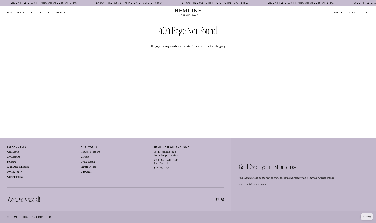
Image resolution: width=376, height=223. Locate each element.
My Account (13, 156)
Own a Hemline (89, 161)
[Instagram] (222, 199)
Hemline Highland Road (28, 217)
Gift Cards (86, 171)
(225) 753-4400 (162, 167)
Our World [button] (89, 147)
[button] (21, 12)
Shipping (11, 161)
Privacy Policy (14, 171)
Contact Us (13, 151)
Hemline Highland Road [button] (172, 147)
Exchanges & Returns (18, 166)
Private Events (88, 166)
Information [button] (16, 147)
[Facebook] (217, 199)
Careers (85, 156)
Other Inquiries (15, 176)
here (200, 46)
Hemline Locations (90, 151)
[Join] (365, 184)
